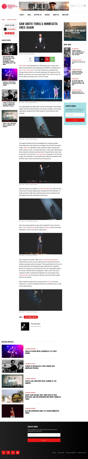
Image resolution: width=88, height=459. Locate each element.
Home (3, 19)
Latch (24, 227)
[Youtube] (13, 33)
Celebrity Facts (7, 100)
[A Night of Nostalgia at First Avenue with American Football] (9, 94)
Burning (26, 148)
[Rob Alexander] (5, 29)
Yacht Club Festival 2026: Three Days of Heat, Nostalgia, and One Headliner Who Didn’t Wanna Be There (43, 397)
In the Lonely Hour (28, 70)
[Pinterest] (47, 59)
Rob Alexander (11, 29)
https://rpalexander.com (36, 326)
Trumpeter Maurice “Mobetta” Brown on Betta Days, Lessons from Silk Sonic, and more (78, 52)
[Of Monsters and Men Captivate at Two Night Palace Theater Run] (67, 71)
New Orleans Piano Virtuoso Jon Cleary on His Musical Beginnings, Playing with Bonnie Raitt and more (9, 60)
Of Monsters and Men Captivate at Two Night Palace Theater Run (77, 73)
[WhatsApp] (52, 59)
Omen (32, 227)
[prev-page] (65, 99)
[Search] (84, 5)
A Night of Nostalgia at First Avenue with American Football (9, 104)
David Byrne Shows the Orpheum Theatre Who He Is (78, 92)
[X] (11, 33)
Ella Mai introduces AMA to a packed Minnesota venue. (42, 412)
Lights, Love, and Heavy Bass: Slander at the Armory (9, 125)
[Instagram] (8, 33)
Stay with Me (24, 275)
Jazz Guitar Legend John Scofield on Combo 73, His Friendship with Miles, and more (78, 82)
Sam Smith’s (23, 66)
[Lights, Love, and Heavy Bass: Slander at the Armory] (9, 114)
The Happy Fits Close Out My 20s (78, 62)
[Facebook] (6, 33)
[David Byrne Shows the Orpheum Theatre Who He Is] (67, 92)
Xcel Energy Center (30, 317)
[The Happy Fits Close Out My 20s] (67, 61)
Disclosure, (46, 227)
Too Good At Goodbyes (49, 260)
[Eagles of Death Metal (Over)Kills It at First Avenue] (9, 73)
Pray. (49, 282)
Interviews (6, 54)
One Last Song (41, 154)
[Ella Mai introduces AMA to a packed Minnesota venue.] (12, 411)
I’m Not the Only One (45, 189)
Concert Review (11, 19)
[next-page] (68, 99)
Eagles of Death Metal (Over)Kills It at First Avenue (9, 83)
